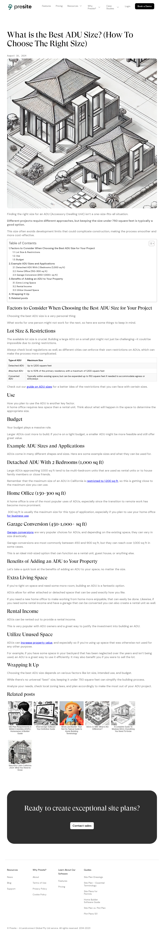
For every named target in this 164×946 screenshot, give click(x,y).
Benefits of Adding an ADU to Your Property (37, 278)
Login (127, 6)
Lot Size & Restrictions (28, 252)
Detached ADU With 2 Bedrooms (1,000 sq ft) (40, 267)
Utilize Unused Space (28, 290)
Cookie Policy (39, 894)
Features (62, 880)
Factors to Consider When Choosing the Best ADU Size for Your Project (53, 248)
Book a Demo (145, 6)
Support (11, 888)
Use (18, 255)
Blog (9, 882)
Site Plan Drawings (93, 877)
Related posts (19, 298)
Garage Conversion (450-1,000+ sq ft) (37, 274)
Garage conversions (20, 532)
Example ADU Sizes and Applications (33, 263)
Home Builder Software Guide (92, 901)
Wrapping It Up (20, 294)
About (36, 877)
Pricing (61, 886)
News (10, 877)
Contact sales (82, 825)
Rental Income (24, 286)
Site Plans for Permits (90, 892)
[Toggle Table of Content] (150, 243)
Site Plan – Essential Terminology (94, 884)
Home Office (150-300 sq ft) (32, 271)
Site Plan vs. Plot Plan (95, 907)
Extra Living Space (26, 282)
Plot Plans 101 (90, 913)
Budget (20, 259)
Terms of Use (39, 882)
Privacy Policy (40, 888)
